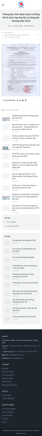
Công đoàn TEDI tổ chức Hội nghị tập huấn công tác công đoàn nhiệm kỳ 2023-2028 (26, 208)
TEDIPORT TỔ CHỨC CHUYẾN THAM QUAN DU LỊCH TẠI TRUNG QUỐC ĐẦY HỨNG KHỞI (25, 165)
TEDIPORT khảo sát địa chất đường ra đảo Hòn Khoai (24, 267)
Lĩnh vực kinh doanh (8, 409)
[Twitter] (23, 100)
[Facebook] (17, 100)
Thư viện (5, 419)
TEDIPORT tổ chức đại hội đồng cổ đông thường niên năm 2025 (26, 155)
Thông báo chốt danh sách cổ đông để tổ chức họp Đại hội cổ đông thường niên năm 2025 (25, 196)
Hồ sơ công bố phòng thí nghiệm (23, 257)
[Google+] (20, 100)
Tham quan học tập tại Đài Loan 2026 (25, 283)
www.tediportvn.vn (16, 358)
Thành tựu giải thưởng (9, 385)
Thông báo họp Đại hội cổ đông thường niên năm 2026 (25, 117)
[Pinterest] (25, 100)
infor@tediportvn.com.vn (16, 355)
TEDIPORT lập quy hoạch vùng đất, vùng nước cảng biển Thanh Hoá (25, 146)
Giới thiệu (5, 368)
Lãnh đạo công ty (8, 372)
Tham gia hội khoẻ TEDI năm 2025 (24, 317)
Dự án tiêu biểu (7, 415)
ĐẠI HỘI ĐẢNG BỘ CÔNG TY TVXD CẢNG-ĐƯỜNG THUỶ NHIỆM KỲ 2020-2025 (25, 176)
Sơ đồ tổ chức (7, 382)
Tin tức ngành (11, 222)
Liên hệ (4, 422)
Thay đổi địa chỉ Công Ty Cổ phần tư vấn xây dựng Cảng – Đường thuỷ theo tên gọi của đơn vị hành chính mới (25, 127)
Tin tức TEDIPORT (13, 226)
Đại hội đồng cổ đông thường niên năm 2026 (23, 250)
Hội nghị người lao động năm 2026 (24, 240)
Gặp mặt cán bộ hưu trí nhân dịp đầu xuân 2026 (24, 309)
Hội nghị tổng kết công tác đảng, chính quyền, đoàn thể (23, 301)
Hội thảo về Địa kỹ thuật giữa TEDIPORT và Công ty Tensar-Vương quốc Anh (25, 137)
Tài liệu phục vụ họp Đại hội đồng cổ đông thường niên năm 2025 (24, 186)
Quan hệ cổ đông (7, 412)
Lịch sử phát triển (8, 375)
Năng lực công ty (7, 378)
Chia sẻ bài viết (9, 100)
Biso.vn (24, 433)
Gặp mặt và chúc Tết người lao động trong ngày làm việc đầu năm (24, 292)
